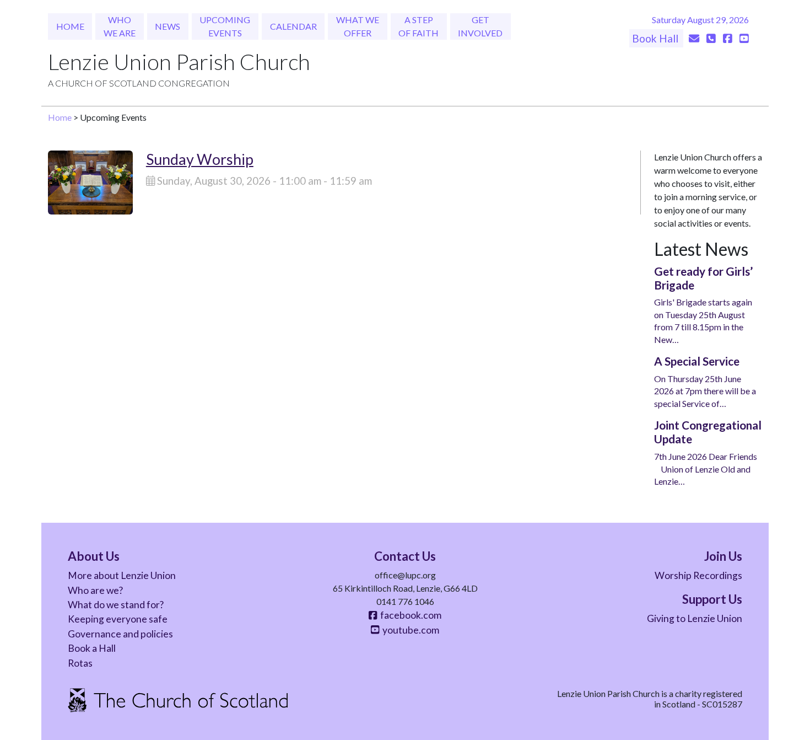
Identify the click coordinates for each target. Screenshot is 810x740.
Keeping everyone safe (118, 619)
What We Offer (357, 26)
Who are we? (95, 590)
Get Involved (480, 26)
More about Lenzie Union (122, 575)
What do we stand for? (116, 604)
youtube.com (409, 630)
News (167, 26)
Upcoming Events (224, 26)
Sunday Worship (199, 159)
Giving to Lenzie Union (694, 618)
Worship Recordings (698, 575)
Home (70, 26)
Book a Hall (92, 648)
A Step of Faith (418, 26)
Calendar (293, 26)
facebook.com (409, 615)
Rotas (80, 663)
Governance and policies (120, 634)
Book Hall (656, 38)
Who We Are (120, 26)
